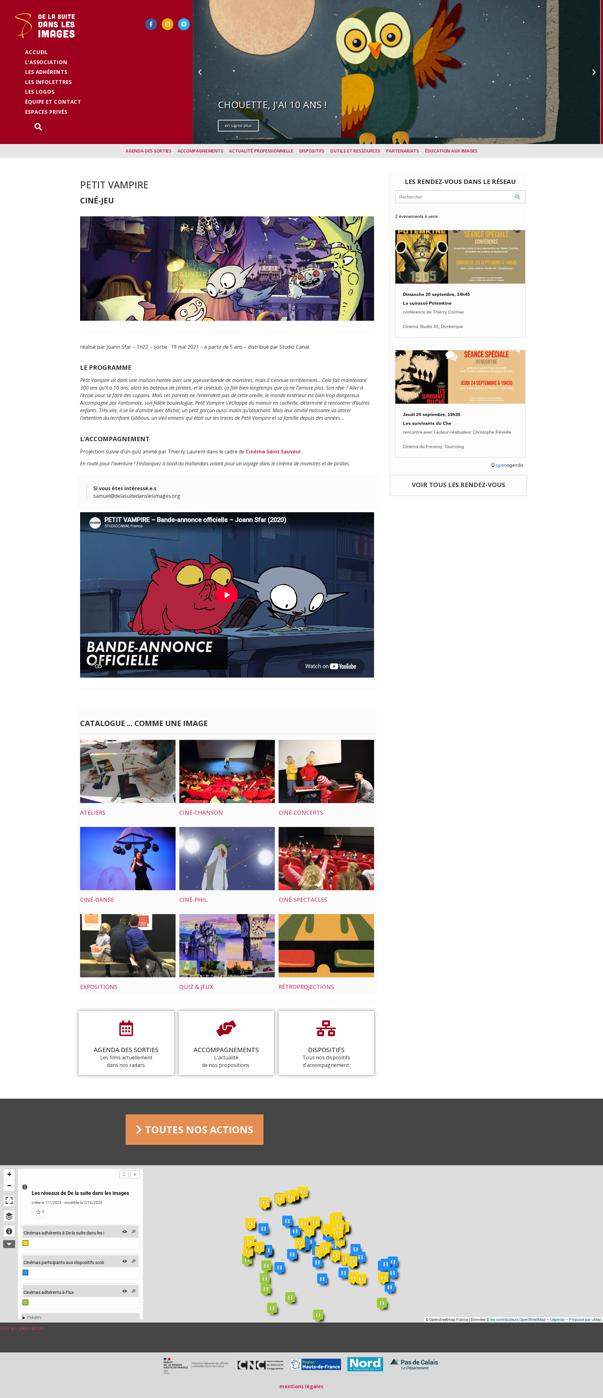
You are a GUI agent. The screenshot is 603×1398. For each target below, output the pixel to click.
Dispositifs (311, 151)
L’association (46, 62)
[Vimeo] (184, 24)
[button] (391, 140)
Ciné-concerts (301, 812)
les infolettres (48, 82)
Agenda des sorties (148, 151)
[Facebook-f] (151, 24)
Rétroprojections (306, 986)
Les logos (40, 91)
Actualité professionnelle (261, 151)
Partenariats (402, 151)
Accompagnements (200, 151)
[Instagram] (167, 24)
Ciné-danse (97, 899)
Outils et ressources (355, 151)
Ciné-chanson (201, 812)
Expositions (98, 986)
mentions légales (301, 1386)
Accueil (36, 52)
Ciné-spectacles (303, 899)
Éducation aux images (451, 151)
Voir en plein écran (22, 1328)
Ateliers (93, 812)
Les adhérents (46, 72)
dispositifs (326, 1050)
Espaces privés (46, 111)
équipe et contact (53, 101)
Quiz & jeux (196, 986)
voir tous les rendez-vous (458, 484)
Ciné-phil (193, 899)
